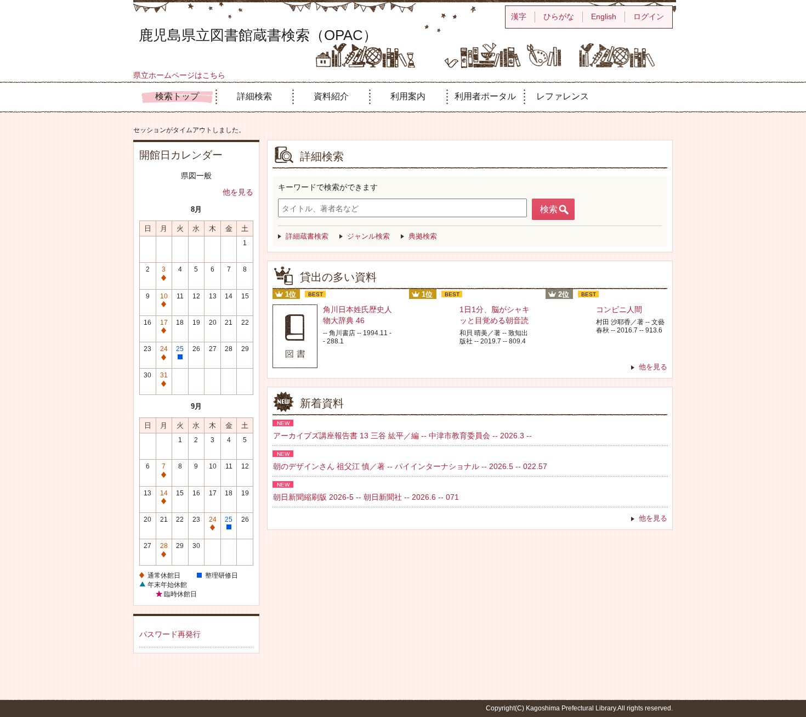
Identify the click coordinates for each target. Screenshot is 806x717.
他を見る (238, 192)
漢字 (518, 16)
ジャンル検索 (368, 236)
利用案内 (407, 96)
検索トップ (177, 96)
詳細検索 (254, 96)
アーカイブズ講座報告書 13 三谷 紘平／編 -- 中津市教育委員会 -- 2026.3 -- (402, 435)
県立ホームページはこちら (179, 75)
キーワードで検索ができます (328, 187)
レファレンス (562, 96)
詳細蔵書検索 (307, 236)
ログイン (648, 16)
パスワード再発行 (170, 634)
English (603, 16)
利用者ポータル (485, 96)
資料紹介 (331, 96)
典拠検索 (422, 236)
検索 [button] (549, 209)
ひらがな (558, 16)
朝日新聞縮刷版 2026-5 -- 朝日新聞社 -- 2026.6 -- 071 (366, 497)
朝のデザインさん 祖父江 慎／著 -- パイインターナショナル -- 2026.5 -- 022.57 (410, 466)
